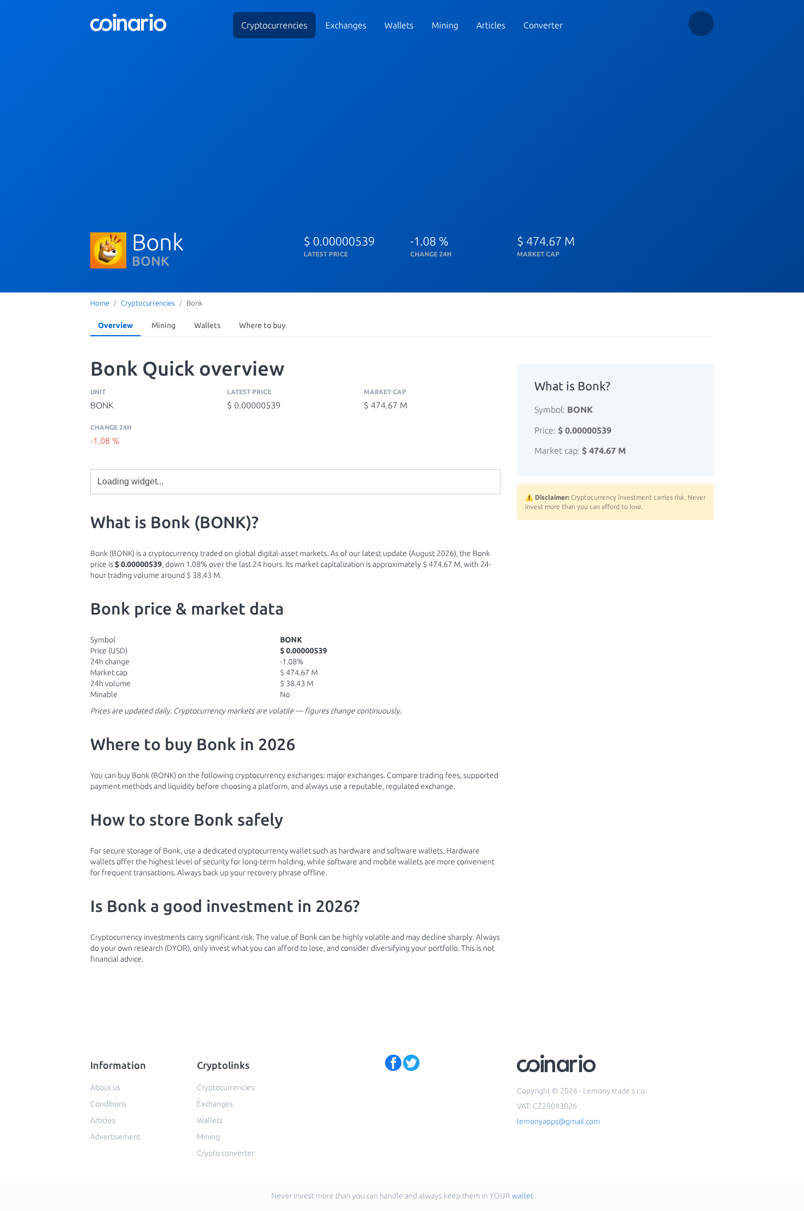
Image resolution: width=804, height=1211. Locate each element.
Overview (115, 325)
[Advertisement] (402, 130)
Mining (445, 25)
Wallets (398, 25)
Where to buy (262, 325)
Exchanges (345, 25)
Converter (543, 25)
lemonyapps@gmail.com (558, 1121)
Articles (490, 25)
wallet (522, 1195)
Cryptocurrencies (274, 25)
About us (105, 1087)
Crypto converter (225, 1153)
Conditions (108, 1103)
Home (99, 303)
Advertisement (115, 1136)
